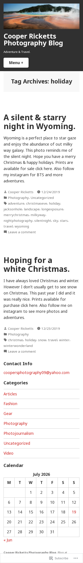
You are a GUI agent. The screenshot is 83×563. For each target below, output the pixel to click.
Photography (18, 197)
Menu (19, 62)
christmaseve (36, 203)
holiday (54, 203)
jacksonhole (13, 209)
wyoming (22, 226)
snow (42, 340)
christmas (15, 340)
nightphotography (18, 220)
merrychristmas (16, 215)
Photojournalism (19, 433)
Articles (10, 393)
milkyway (38, 215)
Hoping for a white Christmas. (37, 264)
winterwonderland (18, 345)
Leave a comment (22, 232)
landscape (32, 209)
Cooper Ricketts (20, 192)
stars (64, 220)
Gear (8, 413)
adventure (16, 203)
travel (8, 226)
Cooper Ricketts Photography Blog (33, 39)
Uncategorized (42, 197)
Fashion (10, 403)
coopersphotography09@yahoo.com (36, 372)
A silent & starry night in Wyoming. (39, 121)
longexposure (52, 209)
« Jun (8, 540)
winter (64, 340)
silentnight (42, 220)
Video (9, 453)
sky (55, 220)
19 (74, 512)
